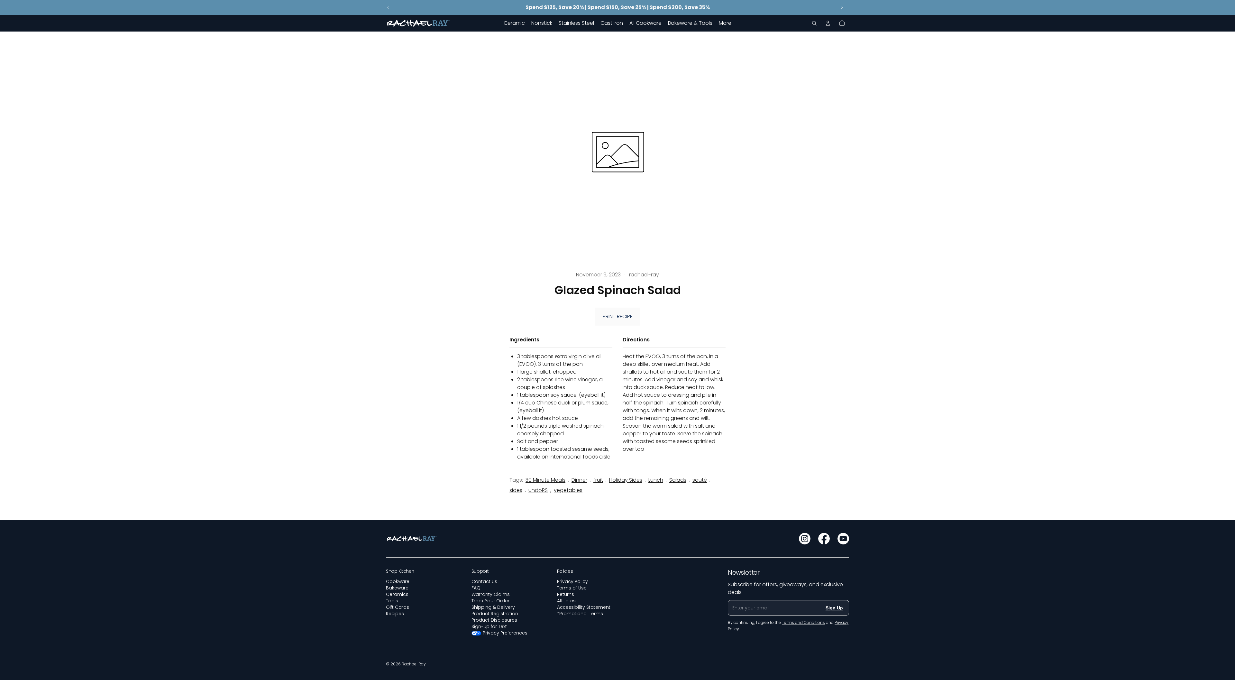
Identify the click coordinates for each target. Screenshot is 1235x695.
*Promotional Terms (580, 613)
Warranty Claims (490, 594)
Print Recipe (618, 316)
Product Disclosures (494, 620)
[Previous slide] (388, 7)
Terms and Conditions (803, 622)
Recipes (395, 613)
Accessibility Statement (583, 607)
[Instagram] (804, 538)
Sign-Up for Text (489, 626)
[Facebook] (824, 538)
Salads (677, 480)
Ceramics (397, 594)
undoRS (538, 490)
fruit (598, 480)
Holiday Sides (625, 480)
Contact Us (484, 581)
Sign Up (834, 607)
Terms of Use (572, 588)
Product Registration (494, 613)
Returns (565, 594)
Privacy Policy (572, 581)
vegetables (568, 490)
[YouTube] (843, 538)
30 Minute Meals (545, 480)
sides (515, 490)
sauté (699, 480)
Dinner (579, 480)
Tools (392, 601)
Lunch (655, 480)
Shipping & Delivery (493, 607)
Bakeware (397, 588)
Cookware (397, 581)
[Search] (814, 23)
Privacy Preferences (505, 633)
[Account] (828, 23)
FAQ (475, 588)
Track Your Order (490, 601)
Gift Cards (397, 607)
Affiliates (566, 601)
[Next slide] (842, 7)
